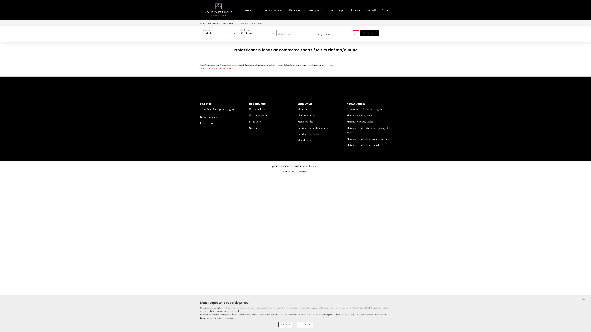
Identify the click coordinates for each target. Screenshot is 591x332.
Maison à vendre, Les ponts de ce (365, 145)
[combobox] (218, 33)
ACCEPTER (305, 324)
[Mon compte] (388, 10)
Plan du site (304, 140)
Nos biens (249, 10)
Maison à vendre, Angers (360, 115)
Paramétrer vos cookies (223, 318)
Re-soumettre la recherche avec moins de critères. (221, 68)
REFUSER (285, 324)
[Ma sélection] (383, 10)
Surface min (285, 34)
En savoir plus (206, 318)
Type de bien (244, 30)
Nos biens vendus (272, 10)
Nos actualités (257, 109)
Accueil (371, 10)
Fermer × (582, 299)
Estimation (295, 10)
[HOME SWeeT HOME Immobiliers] (215, 10)
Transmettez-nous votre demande (215, 72)
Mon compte (305, 109)
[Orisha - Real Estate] (302, 171)
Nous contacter (208, 117)
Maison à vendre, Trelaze (361, 121)
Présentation (207, 123)
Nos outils (254, 128)
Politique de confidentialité (313, 128)
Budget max (323, 34)
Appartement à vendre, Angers (364, 109)
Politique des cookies (309, 134)
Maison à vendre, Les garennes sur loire (369, 138)
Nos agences (315, 10)
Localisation (206, 30)
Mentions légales (307, 121)
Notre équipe (336, 10)
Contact (355, 10)
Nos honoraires (306, 115)
